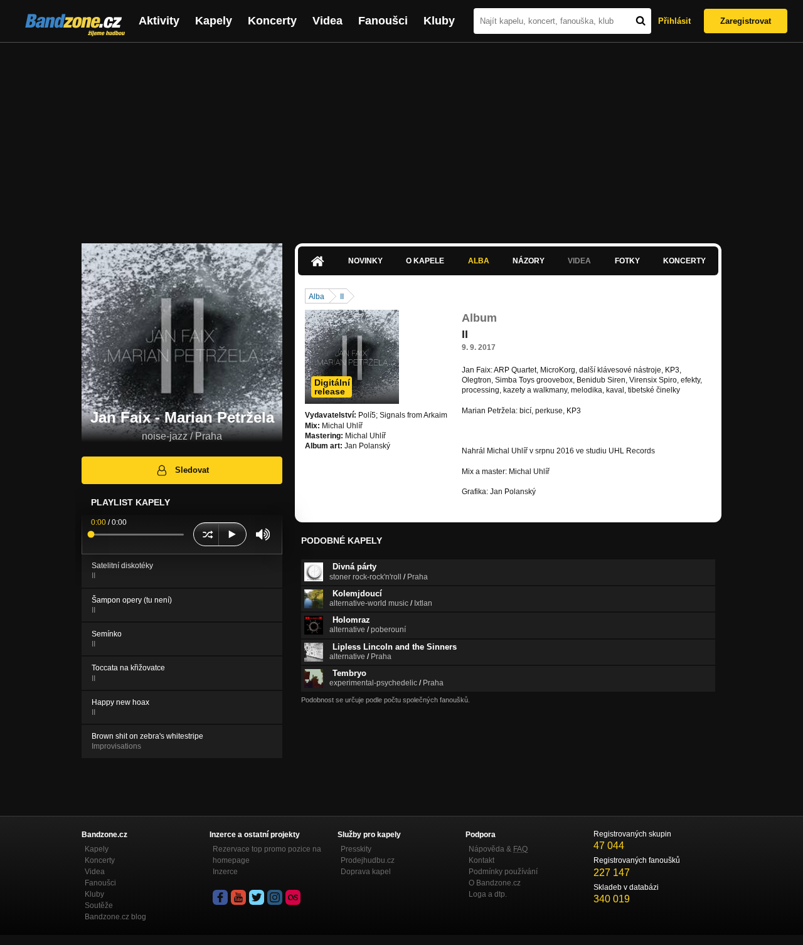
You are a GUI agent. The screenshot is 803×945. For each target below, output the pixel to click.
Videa (327, 20)
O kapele (425, 260)
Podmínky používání (503, 871)
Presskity (356, 849)
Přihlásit (674, 21)
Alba (478, 260)
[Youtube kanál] (238, 897)
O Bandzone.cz (495, 883)
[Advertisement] (401, 136)
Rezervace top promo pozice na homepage (267, 855)
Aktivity (159, 20)
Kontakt (481, 860)
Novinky (365, 260)
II (342, 296)
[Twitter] (256, 897)
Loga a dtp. (488, 894)
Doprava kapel (366, 871)
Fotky (627, 260)
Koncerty (272, 20)
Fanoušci (383, 20)
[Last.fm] (292, 897)
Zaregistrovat (745, 21)
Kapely (213, 20)
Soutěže (99, 905)
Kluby (439, 20)
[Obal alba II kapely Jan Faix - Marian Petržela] (352, 357)
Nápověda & (498, 849)
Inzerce (225, 871)
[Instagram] (274, 897)
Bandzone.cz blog (115, 916)
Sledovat (192, 470)
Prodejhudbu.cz (368, 860)
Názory (529, 260)
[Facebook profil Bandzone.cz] (220, 897)
